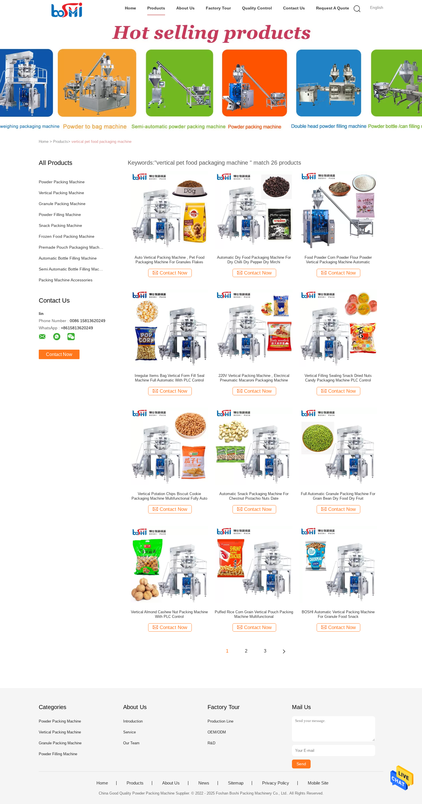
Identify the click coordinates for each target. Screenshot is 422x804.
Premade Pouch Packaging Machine (71, 247)
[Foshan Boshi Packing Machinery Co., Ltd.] (67, 10)
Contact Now (59, 354)
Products (156, 8)
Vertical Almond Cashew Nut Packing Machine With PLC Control (169, 614)
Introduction (133, 721)
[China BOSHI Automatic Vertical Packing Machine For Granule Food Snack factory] (338, 564)
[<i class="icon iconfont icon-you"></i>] (284, 651)
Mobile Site (318, 783)
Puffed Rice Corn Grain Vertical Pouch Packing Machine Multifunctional (254, 614)
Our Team (131, 743)
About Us (185, 8)
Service (129, 732)
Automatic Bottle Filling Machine (68, 258)
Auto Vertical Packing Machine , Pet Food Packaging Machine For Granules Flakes (169, 259)
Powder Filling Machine (60, 214)
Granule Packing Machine (62, 203)
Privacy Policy (275, 783)
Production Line (220, 721)
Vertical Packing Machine (61, 192)
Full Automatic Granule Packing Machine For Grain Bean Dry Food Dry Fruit (338, 496)
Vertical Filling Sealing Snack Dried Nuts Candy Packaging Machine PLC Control (338, 377)
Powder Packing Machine (62, 182)
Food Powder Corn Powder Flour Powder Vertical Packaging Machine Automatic (338, 259)
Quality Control (257, 8)
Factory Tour (218, 8)
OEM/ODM (217, 732)
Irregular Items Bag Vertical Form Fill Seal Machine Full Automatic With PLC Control (169, 377)
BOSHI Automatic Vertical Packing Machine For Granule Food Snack (338, 614)
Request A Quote (332, 8)
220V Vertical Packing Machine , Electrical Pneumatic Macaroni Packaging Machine (253, 377)
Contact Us (294, 8)
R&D (211, 743)
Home (130, 8)
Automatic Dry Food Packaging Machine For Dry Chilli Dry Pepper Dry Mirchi (254, 259)
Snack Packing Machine (60, 225)
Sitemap (235, 783)
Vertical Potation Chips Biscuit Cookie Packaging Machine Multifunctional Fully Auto (169, 496)
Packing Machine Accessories (65, 280)
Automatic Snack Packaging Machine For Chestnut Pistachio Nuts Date (254, 496)
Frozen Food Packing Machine (66, 236)
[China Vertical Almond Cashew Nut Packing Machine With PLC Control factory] (169, 564)
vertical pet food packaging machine (101, 141)
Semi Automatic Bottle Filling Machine (71, 269)
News (203, 783)
